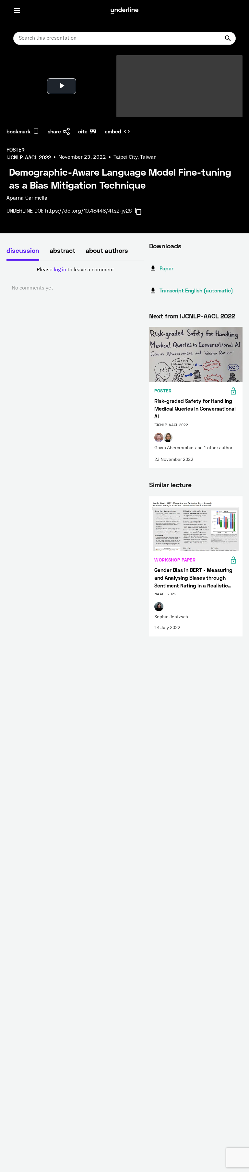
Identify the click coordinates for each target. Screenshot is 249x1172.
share (54, 131)
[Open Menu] (16, 10)
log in (60, 270)
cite (83, 131)
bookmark (18, 131)
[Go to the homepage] (124, 10)
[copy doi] (142, 211)
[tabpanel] (75, 279)
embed (113, 131)
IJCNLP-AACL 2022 (207, 316)
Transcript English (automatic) (196, 290)
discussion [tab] (22, 250)
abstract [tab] (62, 250)
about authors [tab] (107, 250)
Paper (166, 268)
